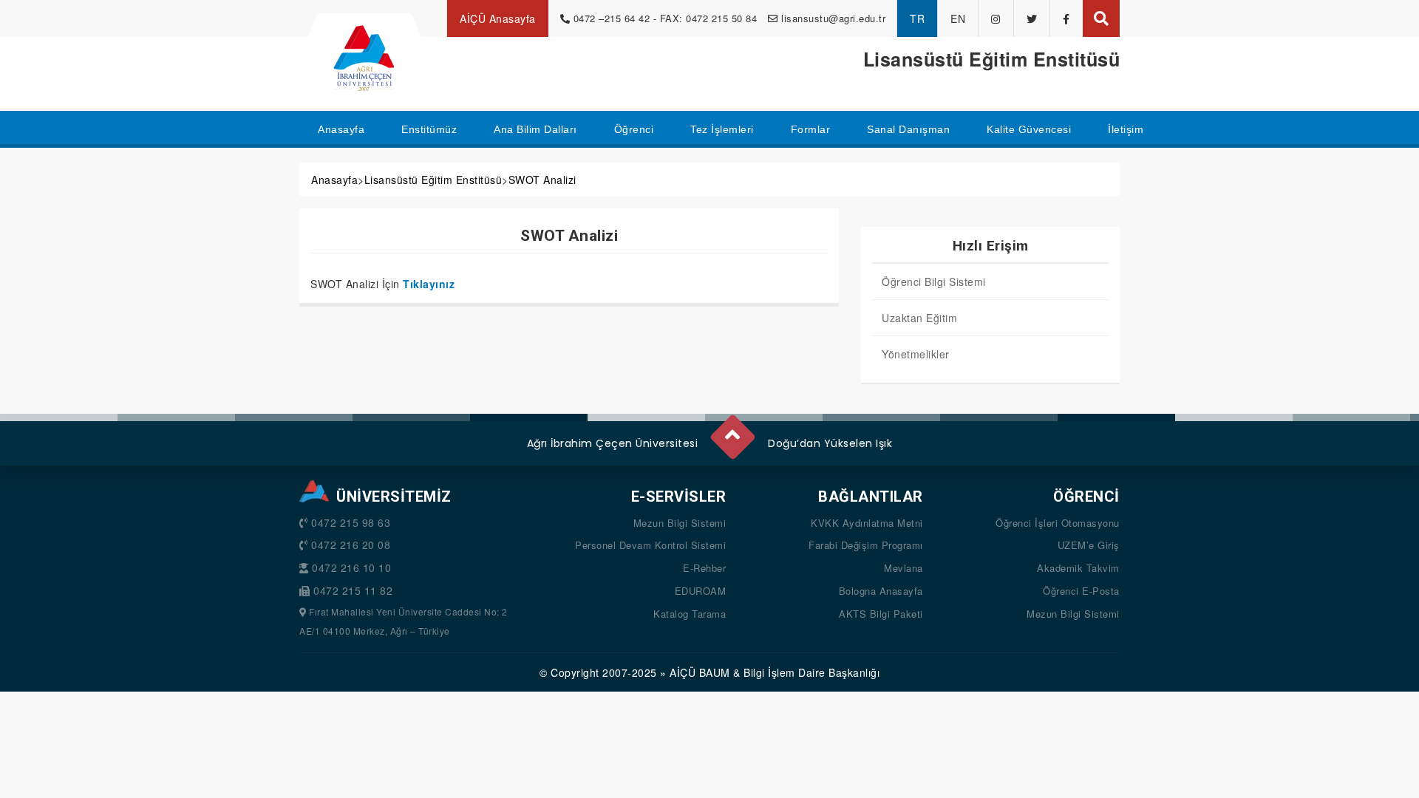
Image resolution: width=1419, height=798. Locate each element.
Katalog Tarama (689, 614)
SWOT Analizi (542, 179)
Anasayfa (334, 179)
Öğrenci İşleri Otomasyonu (1058, 523)
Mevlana (903, 568)
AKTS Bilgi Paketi (881, 614)
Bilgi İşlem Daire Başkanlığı (811, 672)
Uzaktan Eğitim (919, 317)
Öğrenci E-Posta (1081, 591)
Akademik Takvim (1078, 568)
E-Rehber (704, 568)
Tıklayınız (429, 283)
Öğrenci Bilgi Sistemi (934, 281)
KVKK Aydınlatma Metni (867, 523)
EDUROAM (700, 591)
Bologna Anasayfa (881, 591)
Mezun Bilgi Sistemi (679, 523)
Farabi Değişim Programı (866, 545)
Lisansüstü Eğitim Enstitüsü (433, 179)
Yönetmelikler (916, 354)
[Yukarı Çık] (732, 431)
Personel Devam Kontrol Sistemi (650, 545)
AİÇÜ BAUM (700, 672)
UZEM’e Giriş (1089, 545)
